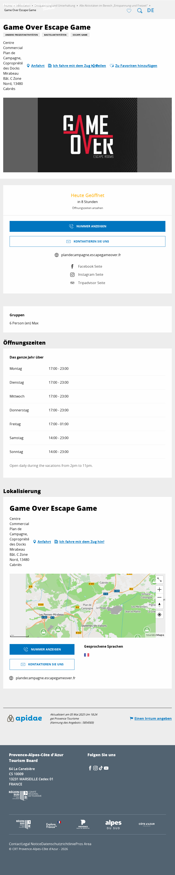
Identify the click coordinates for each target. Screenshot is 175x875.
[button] (140, 10)
